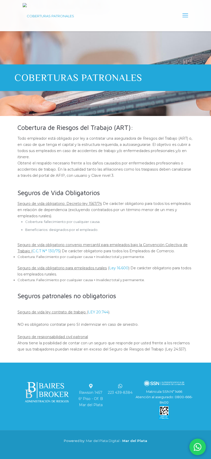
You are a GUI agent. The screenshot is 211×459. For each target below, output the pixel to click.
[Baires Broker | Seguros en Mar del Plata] (48, 15)
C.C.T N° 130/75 (46, 251)
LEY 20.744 (98, 312)
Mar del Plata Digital (102, 441)
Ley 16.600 (118, 268)
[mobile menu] (185, 15)
